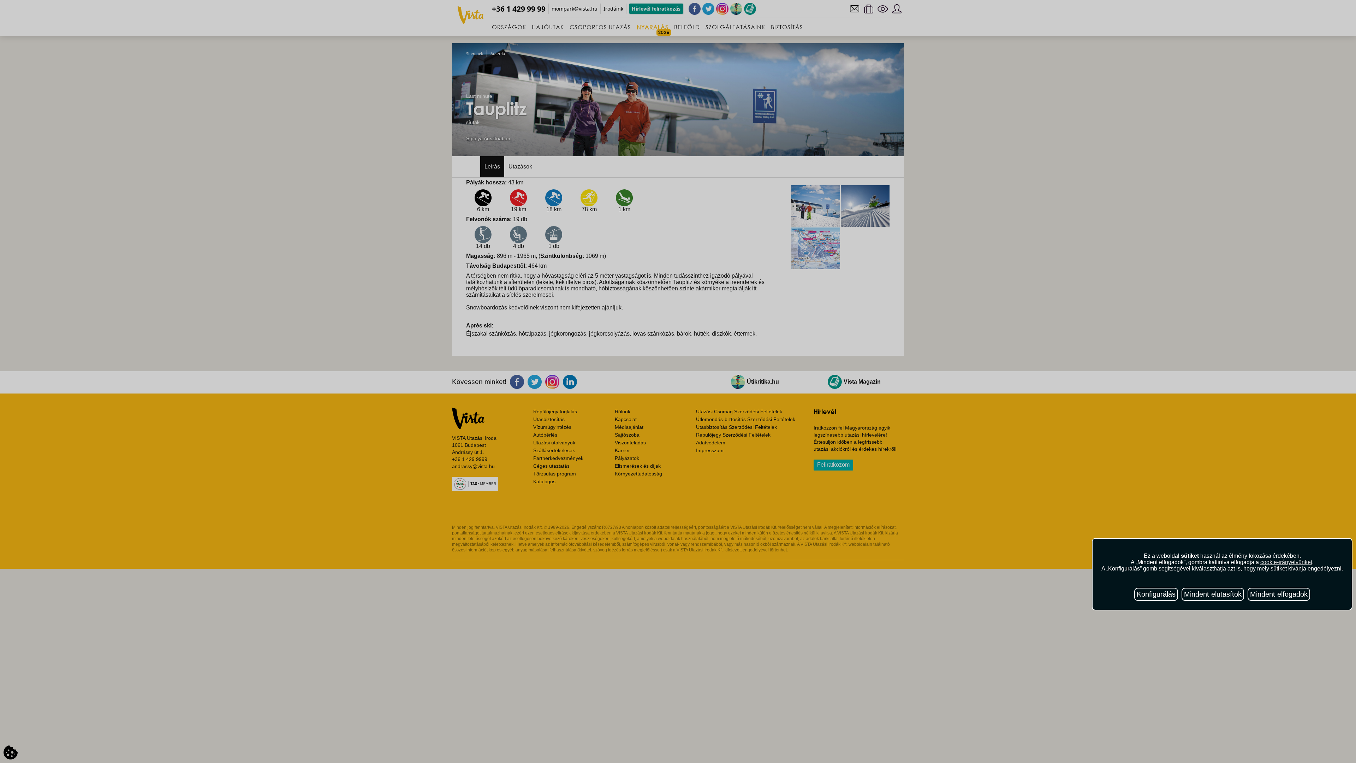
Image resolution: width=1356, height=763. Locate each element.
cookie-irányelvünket (1286, 562)
